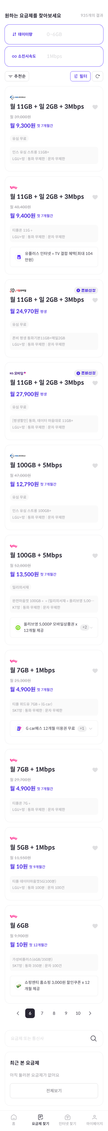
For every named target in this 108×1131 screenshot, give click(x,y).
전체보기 (54, 1090)
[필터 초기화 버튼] (97, 76)
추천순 (20, 76)
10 (78, 1013)
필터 (83, 76)
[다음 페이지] (90, 1013)
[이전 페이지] (18, 1013)
